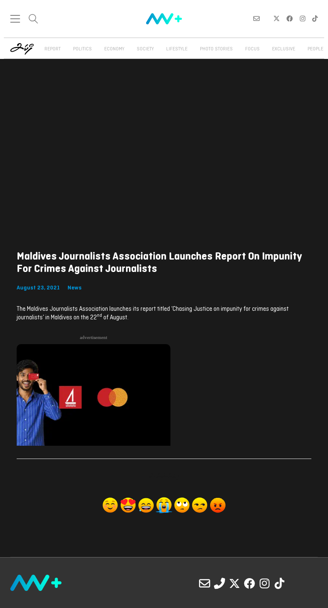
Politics (82, 49)
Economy (114, 49)
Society (145, 49)
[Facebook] (249, 583)
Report (52, 49)
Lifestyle (176, 49)
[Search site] (33, 20)
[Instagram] (264, 583)
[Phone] (219, 583)
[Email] (204, 583)
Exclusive (283, 49)
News (74, 288)
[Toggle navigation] (15, 19)
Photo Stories (216, 49)
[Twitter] (234, 583)
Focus (252, 49)
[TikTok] (279, 583)
